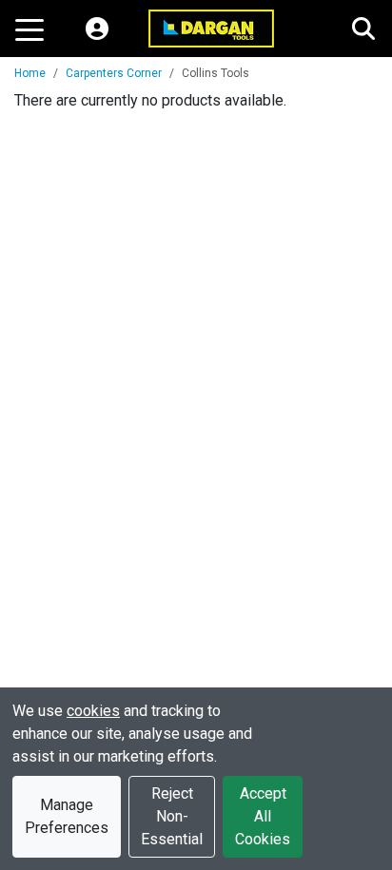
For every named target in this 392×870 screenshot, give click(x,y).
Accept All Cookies (262, 816)
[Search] (363, 28)
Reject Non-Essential (172, 816)
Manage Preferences (66, 816)
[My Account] (97, 28)
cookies (93, 711)
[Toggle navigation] (29, 28)
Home (30, 73)
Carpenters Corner (114, 73)
